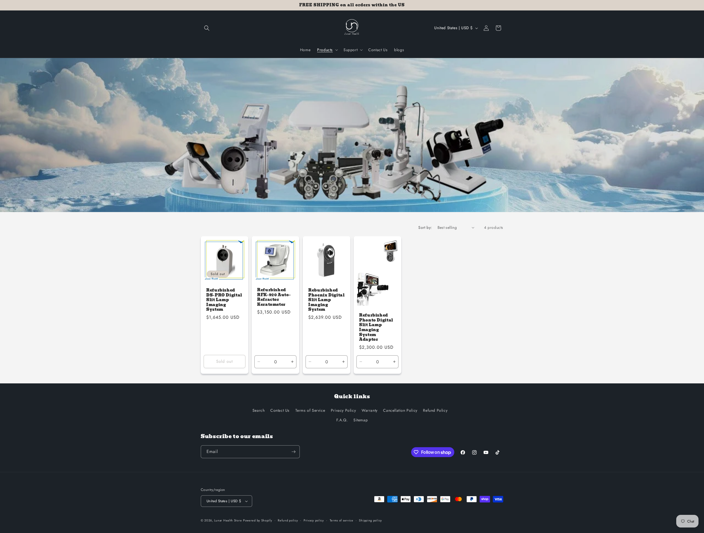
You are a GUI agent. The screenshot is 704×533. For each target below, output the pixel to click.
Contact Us (280, 410)
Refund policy (288, 520)
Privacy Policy (343, 410)
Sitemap (360, 420)
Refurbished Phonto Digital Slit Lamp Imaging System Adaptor (376, 327)
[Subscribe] (293, 451)
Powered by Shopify (257, 520)
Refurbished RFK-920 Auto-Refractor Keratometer (274, 297)
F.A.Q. (342, 420)
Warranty (370, 410)
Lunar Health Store (228, 520)
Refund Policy (435, 410)
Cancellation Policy (400, 410)
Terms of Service (310, 410)
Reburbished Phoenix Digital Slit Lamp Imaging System (326, 300)
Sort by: (425, 227)
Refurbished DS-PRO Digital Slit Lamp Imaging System (224, 300)
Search (258, 410)
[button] (207, 28)
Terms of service (341, 520)
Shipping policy (370, 520)
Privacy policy (314, 520)
